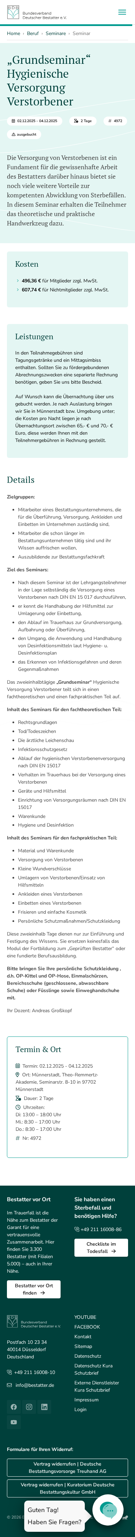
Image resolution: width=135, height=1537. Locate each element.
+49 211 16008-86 (100, 1229)
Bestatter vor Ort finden (34, 1289)
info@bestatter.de (35, 1385)
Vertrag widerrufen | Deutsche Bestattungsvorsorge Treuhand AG (67, 1468)
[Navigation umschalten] (122, 12)
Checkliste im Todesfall (101, 1248)
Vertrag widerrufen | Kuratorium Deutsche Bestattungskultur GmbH (68, 1488)
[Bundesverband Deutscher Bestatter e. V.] (37, 12)
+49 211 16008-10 (34, 1372)
